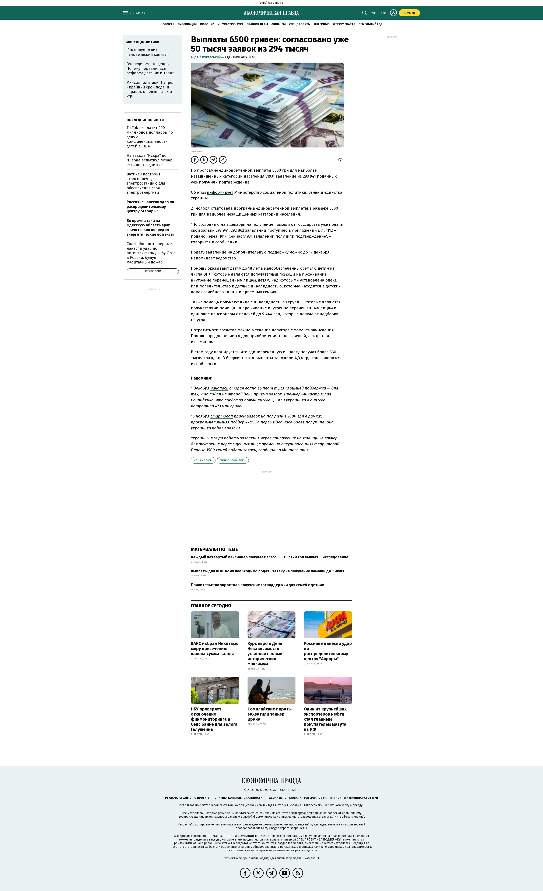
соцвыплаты (203, 460)
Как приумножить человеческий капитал (147, 52)
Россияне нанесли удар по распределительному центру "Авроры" (328, 651)
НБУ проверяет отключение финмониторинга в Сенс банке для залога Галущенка (214, 719)
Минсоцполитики (233, 460)
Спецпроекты (300, 24)
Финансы (278, 24)
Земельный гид (370, 24)
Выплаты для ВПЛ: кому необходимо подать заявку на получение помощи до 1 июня (267, 571)
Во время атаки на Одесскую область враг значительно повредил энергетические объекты (150, 227)
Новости (167, 24)
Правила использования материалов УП (296, 797)
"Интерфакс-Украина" (306, 813)
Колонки (207, 24)
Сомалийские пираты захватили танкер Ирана (270, 714)
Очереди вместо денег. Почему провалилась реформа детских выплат (150, 68)
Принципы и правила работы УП (354, 797)
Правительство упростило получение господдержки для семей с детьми (257, 585)
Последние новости (145, 120)
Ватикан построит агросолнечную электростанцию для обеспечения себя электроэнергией (146, 183)
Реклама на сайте (178, 797)
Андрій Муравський (206, 57)
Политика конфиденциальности (237, 797)
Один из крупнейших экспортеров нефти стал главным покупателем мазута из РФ (325, 719)
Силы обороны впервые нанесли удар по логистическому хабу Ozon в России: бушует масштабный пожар (151, 252)
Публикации (187, 24)
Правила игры (257, 24)
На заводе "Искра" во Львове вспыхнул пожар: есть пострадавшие (150, 160)
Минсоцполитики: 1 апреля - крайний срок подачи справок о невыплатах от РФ (151, 89)
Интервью (322, 24)
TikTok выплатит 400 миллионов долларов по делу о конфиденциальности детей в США (150, 136)
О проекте (201, 797)
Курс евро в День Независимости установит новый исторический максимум (265, 653)
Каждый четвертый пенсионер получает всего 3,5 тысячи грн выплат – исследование (269, 557)
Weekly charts (344, 24)
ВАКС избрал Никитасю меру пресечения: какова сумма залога (214, 648)
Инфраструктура (230, 24)
